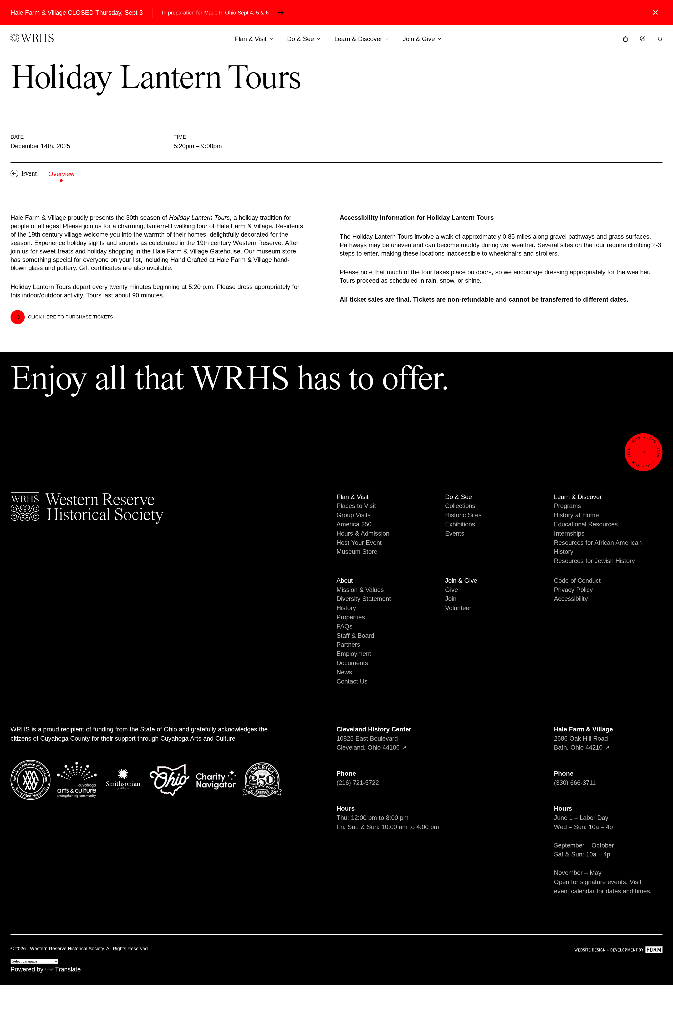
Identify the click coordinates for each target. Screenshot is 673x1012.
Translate (68, 969)
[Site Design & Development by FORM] (618, 950)
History (346, 607)
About (344, 580)
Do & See (300, 38)
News (344, 672)
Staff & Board (355, 635)
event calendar (574, 891)
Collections (460, 505)
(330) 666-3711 (575, 782)
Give (451, 589)
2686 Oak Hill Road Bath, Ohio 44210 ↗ (583, 738)
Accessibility (571, 598)
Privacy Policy (573, 589)
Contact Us (352, 681)
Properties (350, 617)
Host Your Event (359, 542)
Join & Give (419, 38)
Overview (61, 173)
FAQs (344, 626)
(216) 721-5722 (357, 782)
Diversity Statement (363, 598)
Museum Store (356, 551)
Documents (352, 662)
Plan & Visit (250, 38)
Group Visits (353, 515)
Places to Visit (356, 505)
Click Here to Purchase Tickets (70, 317)
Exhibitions (460, 524)
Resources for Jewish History (594, 560)
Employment (353, 653)
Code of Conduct (577, 580)
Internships (569, 533)
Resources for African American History (598, 547)
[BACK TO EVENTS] (14, 173)
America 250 (353, 524)
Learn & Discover (358, 38)
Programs (567, 505)
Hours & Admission (362, 533)
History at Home (576, 515)
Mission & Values (360, 589)
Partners (348, 644)
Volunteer (458, 607)
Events (454, 533)
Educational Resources (586, 524)
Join (450, 598)
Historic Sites (463, 515)
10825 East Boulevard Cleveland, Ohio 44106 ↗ (373, 738)
